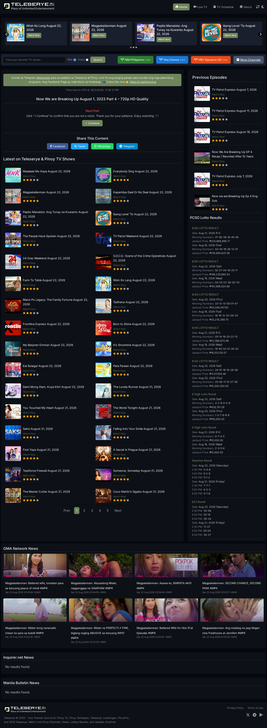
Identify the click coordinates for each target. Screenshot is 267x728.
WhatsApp (104, 146)
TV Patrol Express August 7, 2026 (234, 89)
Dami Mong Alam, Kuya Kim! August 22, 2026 (53, 386)
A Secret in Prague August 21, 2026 (136, 449)
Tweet (81, 146)
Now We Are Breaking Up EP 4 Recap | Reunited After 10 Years (233, 154)
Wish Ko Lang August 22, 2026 (134, 280)
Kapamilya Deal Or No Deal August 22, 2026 (142, 192)
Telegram (129, 146)
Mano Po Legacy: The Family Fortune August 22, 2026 (55, 302)
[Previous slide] (6, 34)
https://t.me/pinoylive (143, 81)
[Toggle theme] (263, 7)
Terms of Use (255, 707)
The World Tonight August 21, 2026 (136, 407)
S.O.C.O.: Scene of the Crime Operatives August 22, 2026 (144, 258)
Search (97, 59)
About (248, 7)
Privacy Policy (235, 707)
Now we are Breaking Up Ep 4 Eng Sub (235, 198)
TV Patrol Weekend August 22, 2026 (137, 236)
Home (183, 7)
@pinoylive (43, 77)
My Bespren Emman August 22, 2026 (48, 345)
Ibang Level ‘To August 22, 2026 (135, 214)
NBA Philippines (137, 59)
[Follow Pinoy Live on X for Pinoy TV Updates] (248, 715)
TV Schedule (225, 7)
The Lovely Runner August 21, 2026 (137, 386)
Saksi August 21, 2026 (38, 428)
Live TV (202, 7)
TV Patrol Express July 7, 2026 (232, 176)
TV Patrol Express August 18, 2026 (235, 132)
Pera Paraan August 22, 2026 (132, 366)
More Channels (250, 59)
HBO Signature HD (213, 59)
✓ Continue (92, 123)
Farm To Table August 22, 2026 (44, 280)
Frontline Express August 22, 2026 (46, 324)
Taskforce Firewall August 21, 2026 (46, 470)
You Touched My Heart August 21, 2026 (49, 407)
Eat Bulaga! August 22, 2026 (42, 366)
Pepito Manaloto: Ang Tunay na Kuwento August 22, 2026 (175, 30)
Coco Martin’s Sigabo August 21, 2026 (139, 491)
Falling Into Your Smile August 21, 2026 (139, 428)
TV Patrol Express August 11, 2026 (235, 110)
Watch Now (34, 35)
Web (70, 59)
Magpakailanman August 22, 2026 (46, 192)
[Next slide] (260, 34)
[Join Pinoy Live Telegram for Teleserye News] (254, 715)
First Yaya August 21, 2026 (41, 449)
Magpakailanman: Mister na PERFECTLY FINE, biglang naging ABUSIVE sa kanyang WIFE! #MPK (100, 632)
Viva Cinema (174, 59)
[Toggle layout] (258, 7)
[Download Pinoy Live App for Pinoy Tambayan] (261, 715)
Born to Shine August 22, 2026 (134, 324)
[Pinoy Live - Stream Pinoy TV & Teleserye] (29, 9)
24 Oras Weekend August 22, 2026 (46, 258)
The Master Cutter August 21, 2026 (46, 491)
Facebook (59, 146)
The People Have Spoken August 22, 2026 (51, 236)
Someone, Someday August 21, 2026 (138, 470)
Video (81, 59)
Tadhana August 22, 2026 (130, 302)
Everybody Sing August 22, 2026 (135, 171)
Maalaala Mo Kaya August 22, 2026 (46, 171)
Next (118, 510)
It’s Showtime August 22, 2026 (134, 345)
